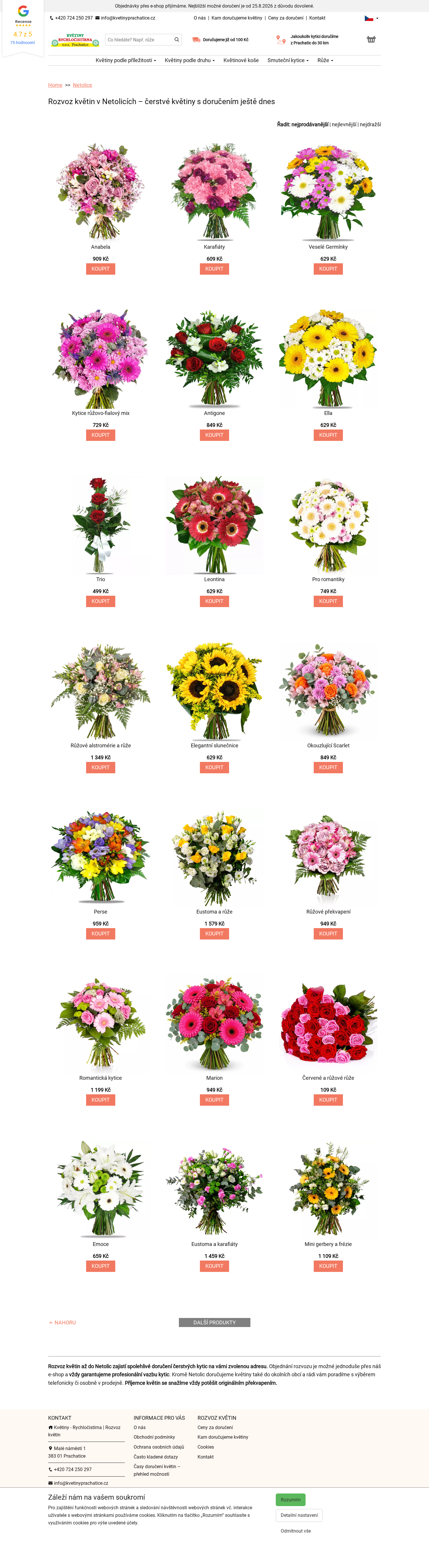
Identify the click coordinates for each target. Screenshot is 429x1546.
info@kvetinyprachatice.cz (127, 18)
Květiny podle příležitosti (124, 60)
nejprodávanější (310, 124)
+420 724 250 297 (73, 18)
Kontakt (317, 18)
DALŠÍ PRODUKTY (214, 1322)
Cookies (206, 1447)
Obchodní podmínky (154, 1437)
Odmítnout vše (296, 1531)
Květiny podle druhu (188, 60)
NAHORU (64, 1322)
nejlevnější (344, 124)
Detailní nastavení (299, 1515)
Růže (324, 60)
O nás (200, 18)
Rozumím (291, 1500)
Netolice (82, 85)
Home (55, 85)
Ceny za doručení (286, 18)
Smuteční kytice (287, 60)
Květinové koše (241, 60)
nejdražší (370, 124)
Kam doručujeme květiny (237, 18)
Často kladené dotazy (156, 1457)
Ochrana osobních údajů (159, 1447)
